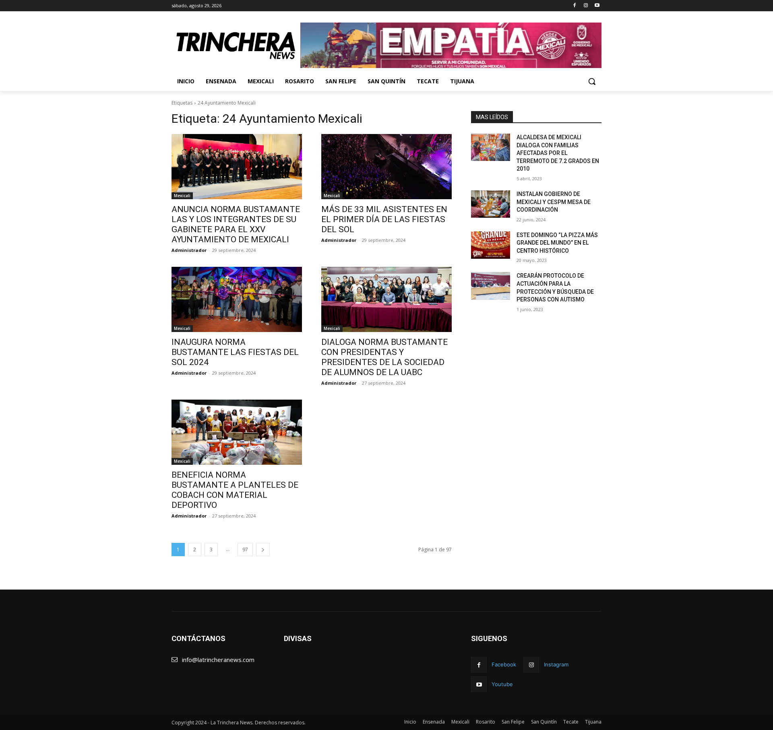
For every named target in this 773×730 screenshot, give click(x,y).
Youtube (502, 684)
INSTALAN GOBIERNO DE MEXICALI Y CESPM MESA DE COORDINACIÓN (554, 202)
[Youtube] (596, 5)
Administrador (189, 250)
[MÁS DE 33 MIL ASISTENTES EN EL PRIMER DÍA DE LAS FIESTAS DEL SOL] (386, 166)
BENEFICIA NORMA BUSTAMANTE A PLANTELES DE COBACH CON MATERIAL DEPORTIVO (235, 490)
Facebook (504, 664)
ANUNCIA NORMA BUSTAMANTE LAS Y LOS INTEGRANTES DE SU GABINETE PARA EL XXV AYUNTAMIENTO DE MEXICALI (236, 224)
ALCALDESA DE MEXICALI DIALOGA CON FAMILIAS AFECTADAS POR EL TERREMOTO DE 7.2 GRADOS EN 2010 (558, 153)
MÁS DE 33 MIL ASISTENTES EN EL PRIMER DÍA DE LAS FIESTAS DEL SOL (384, 219)
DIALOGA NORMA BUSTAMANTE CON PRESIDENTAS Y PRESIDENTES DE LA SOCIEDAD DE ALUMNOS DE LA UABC (384, 357)
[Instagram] (585, 5)
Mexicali (182, 195)
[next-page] (263, 549)
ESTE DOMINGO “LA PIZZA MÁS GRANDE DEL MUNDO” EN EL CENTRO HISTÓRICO (557, 243)
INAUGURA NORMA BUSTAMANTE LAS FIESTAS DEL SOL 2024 (235, 352)
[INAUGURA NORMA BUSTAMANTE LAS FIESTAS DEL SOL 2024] (237, 299)
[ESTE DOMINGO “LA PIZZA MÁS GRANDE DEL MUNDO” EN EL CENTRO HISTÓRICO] (490, 245)
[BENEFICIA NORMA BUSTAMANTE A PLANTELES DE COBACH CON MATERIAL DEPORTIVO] (237, 432)
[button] (591, 81)
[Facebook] (574, 5)
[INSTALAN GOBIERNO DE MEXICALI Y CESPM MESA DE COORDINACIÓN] (490, 204)
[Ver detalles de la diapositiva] (450, 45)
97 (245, 549)
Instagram (556, 664)
